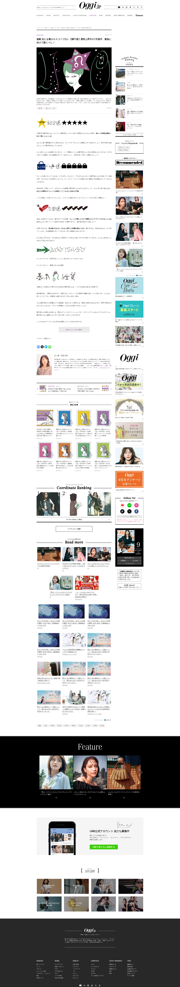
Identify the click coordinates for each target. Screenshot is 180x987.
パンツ (38, 966)
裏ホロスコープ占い (55, 27)
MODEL (108, 15)
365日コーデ (40, 978)
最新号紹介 (130, 966)
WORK (48, 15)
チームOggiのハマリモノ (97, 975)
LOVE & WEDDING (80, 15)
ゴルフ (92, 964)
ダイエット (76, 978)
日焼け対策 (76, 964)
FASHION (39, 15)
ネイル (74, 973)
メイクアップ (76, 969)
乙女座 (81, 725)
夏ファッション (41, 964)
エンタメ (93, 969)
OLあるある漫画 (59, 978)
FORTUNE (92, 15)
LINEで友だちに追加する (104, 847)
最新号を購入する (129, 557)
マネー (56, 969)
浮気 (110, 973)
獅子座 (63, 27)
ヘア (74, 971)
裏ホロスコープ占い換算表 (74, 329)
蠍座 (40, 725)
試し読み (135, 560)
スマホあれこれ (59, 971)
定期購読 (123, 560)
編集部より (130, 964)
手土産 (92, 971)
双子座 (66, 725)
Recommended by (99, 720)
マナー (56, 973)
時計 (38, 975)
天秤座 (95, 725)
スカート (39, 969)
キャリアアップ (59, 964)
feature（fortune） (124, 150)
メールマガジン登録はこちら (129, 516)
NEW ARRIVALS (119, 15)
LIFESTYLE (66, 15)
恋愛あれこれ (112, 964)
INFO (101, 15)
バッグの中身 (58, 975)
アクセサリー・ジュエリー (43, 973)
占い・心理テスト (45, 27)
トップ (38, 27)
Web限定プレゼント (132, 971)
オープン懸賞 (130, 975)
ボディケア (76, 975)
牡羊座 (52, 725)
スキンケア (76, 966)
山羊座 (88, 725)
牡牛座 (59, 725)
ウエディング (112, 966)
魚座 (46, 725)
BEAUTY (56, 15)
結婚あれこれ (112, 969)
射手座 (102, 725)
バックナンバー (129, 563)
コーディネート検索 (74, 529)
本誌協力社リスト (132, 969)
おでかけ (93, 973)
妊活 (110, 971)
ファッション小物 (41, 971)
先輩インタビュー (59, 966)
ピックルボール (95, 966)
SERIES (129, 15)
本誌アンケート (131, 973)
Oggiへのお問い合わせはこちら (129, 587)
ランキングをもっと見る (74, 519)
